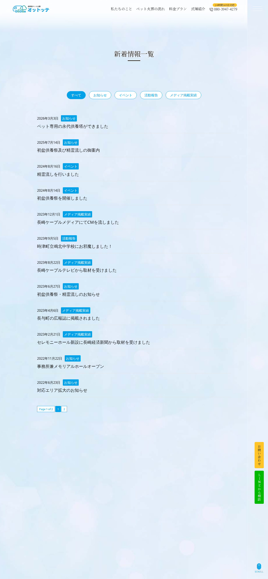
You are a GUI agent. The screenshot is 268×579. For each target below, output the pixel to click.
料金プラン (178, 8)
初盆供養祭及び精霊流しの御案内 (68, 150)
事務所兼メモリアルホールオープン (70, 366)
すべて (76, 95)
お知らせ (100, 95)
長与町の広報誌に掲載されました (68, 318)
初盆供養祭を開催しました (62, 198)
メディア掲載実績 (183, 95)
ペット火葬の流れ (150, 8)
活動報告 (151, 95)
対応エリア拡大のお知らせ (62, 390)
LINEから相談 (259, 487)
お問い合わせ (259, 455)
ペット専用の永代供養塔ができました (72, 126)
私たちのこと (121, 8)
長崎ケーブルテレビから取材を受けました (77, 270)
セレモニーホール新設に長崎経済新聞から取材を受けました (93, 342)
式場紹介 (198, 8)
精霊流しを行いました (58, 174)
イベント (125, 95)
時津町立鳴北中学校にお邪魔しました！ (74, 246)
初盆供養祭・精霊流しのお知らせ (68, 294)
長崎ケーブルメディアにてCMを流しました (78, 222)
